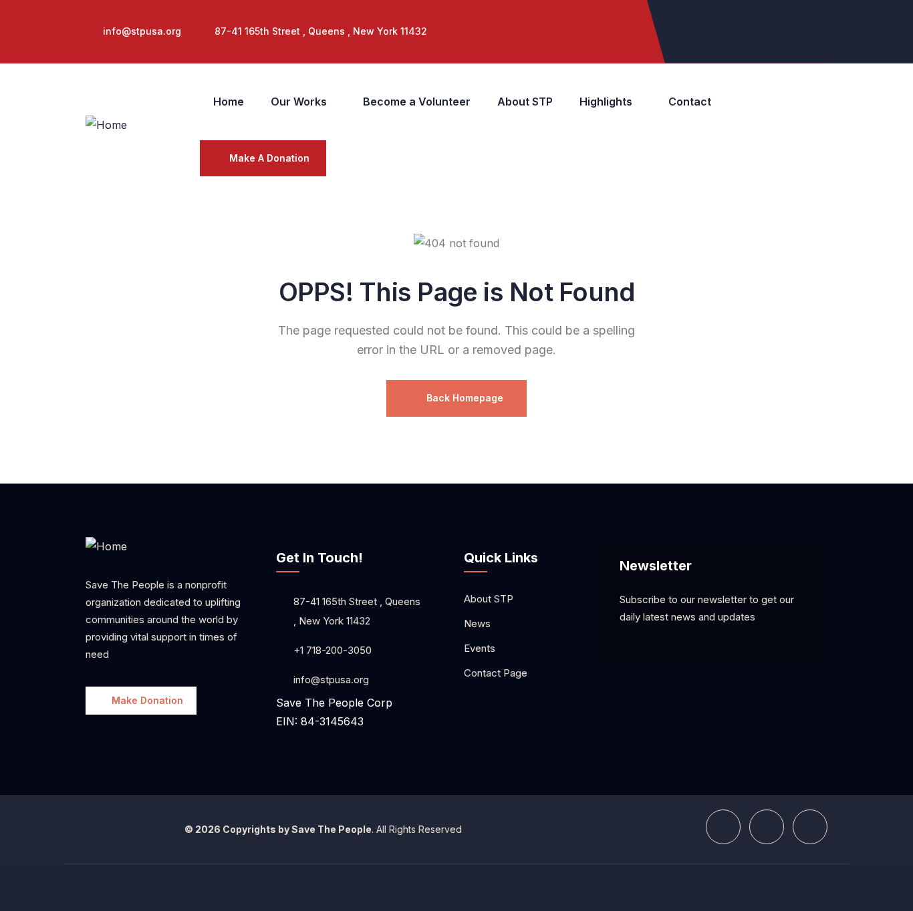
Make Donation (147, 700)
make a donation (269, 158)
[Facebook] (697, 28)
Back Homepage (463, 397)
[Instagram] (750, 28)
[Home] (106, 125)
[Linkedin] (804, 28)
